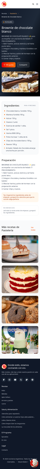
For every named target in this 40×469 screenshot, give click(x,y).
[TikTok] (27, 380)
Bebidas (4, 394)
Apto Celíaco (6, 397)
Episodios (5, 437)
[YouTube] (15, 380)
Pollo (3, 391)
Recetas (4, 13)
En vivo (4, 440)
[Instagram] (9, 380)
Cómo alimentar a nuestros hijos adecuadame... (18, 417)
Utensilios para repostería (10, 414)
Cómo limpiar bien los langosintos (13, 424)
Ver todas (33, 228)
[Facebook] (4, 380)
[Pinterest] (32, 380)
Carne (4, 404)
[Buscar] (33, 4)
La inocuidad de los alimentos (12, 427)
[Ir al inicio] (4, 4)
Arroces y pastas (7, 400)
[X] (21, 380)
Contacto (5, 450)
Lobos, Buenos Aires (8, 420)
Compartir (23, 65)
